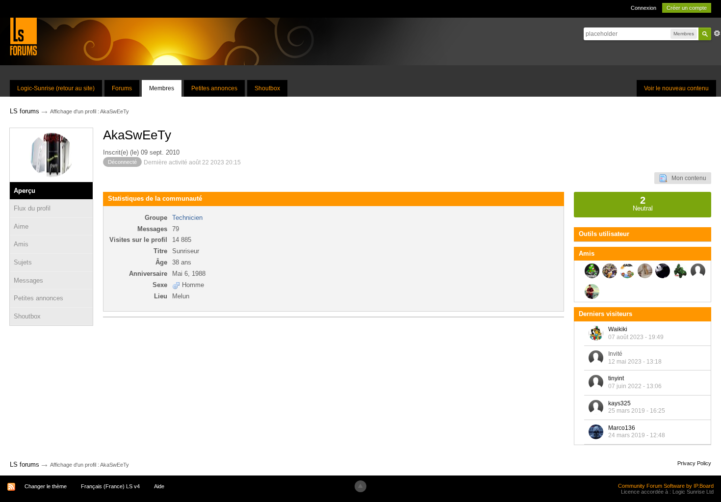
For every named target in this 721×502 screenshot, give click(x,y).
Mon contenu (686, 178)
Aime (21, 226)
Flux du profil (32, 208)
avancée (717, 33)
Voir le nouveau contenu (676, 88)
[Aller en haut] (360, 486)
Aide (159, 486)
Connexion (643, 8)
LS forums (24, 464)
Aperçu (24, 190)
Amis (21, 244)
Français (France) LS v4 (110, 486)
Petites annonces (214, 88)
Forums (122, 88)
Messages (28, 280)
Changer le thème (46, 486)
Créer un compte (687, 8)
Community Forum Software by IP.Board (666, 486)
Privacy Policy (694, 463)
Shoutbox (267, 88)
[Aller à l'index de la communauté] (23, 36)
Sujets (23, 262)
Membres (161, 88)
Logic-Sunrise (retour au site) (56, 88)
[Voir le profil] (596, 333)
